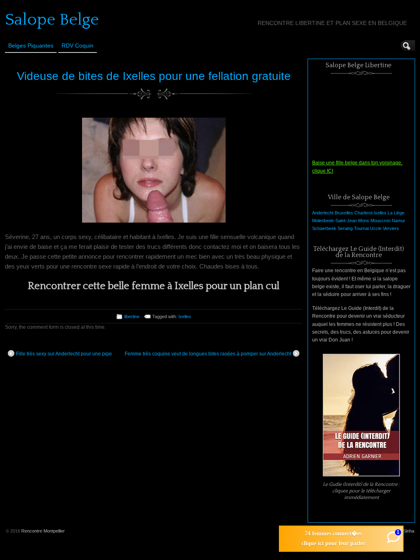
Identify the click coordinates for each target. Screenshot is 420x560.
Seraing (345, 228)
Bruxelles (344, 212)
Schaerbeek (324, 228)
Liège (399, 212)
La (390, 212)
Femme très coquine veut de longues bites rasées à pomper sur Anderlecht (208, 354)
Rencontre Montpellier (43, 530)
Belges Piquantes (30, 45)
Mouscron (380, 220)
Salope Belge (52, 20)
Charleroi (363, 212)
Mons (363, 220)
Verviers (391, 228)
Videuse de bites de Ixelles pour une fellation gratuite (154, 76)
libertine (131, 316)
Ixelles (184, 316)
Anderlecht (322, 212)
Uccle (375, 228)
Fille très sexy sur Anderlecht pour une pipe (64, 354)
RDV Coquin (78, 45)
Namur (398, 220)
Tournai (361, 228)
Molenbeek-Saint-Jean (334, 220)
